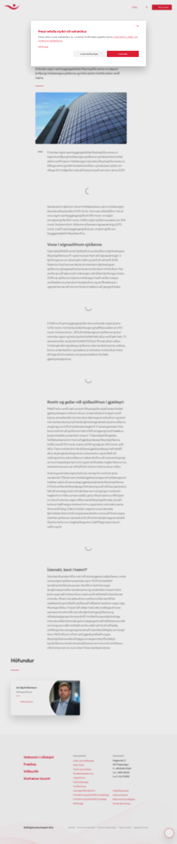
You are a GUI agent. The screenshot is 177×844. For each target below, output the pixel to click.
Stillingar (43, 46)
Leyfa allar (123, 54)
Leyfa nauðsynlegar (89, 54)
